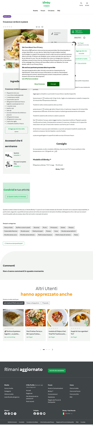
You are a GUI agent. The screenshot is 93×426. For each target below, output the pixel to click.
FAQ (77, 422)
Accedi (28, 390)
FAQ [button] (58, 10)
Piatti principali (38, 231)
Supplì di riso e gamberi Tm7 (79, 332)
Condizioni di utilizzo (32, 422)
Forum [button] (43, 10)
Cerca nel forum (75, 391)
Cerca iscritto (74, 394)
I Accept (53, 84)
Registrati (29, 393)
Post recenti (30, 401)
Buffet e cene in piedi (23, 227)
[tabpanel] (46, 330)
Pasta (76, 235)
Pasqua (71, 227)
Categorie (7, 391)
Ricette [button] (35, 10)
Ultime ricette (8, 394)
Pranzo (48, 231)
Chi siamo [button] (51, 10)
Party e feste (8, 227)
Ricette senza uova (10, 235)
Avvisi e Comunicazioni (55, 388)
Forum (50, 385)
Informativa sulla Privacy (47, 422)
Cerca (72, 385)
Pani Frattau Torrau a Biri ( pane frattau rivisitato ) (34, 332)
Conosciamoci (53, 394)
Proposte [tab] (45, 303)
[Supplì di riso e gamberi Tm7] (79, 317)
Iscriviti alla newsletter (56, 370)
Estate (63, 227)
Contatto (21, 422)
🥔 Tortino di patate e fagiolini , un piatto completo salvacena (12, 332)
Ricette (6, 385)
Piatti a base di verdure (63, 235)
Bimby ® (50, 391)
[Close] (72, 45)
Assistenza (51, 397)
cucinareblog (10, 337)
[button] (81, 4)
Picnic (45, 227)
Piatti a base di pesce (45, 235)
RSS (71, 397)
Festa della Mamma (10, 231)
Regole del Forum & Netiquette (65, 422)
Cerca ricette (8, 388)
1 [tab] (44, 349)
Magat (82, 43)
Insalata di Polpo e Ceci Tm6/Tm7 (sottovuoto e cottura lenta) (57, 332)
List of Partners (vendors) (30, 79)
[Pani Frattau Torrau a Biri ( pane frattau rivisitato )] (35, 317)
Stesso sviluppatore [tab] (32, 303)
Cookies (83, 422)
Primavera (53, 227)
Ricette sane (25, 231)
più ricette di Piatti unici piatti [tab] (13, 303)
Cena (56, 231)
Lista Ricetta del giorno (11, 397)
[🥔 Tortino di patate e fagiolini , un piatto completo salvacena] (13, 317)
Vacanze (36, 227)
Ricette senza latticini (68, 231)
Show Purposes (40, 84)
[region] (47, 66)
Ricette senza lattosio (27, 235)
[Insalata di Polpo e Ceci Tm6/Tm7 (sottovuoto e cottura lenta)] (57, 317)
